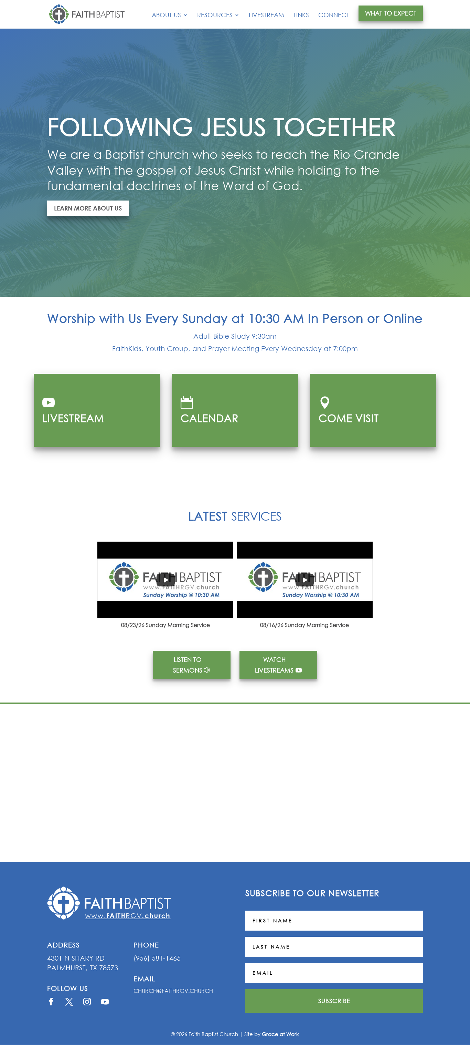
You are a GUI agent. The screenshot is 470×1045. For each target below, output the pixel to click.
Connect (333, 15)
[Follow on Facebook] (51, 1001)
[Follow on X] (69, 1001)
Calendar (209, 417)
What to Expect (390, 13)
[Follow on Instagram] (87, 1001)
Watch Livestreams (274, 665)
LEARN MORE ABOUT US (88, 208)
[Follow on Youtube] (105, 1001)
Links (301, 15)
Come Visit (349, 417)
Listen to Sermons (187, 665)
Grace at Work (280, 1034)
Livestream (266, 15)
